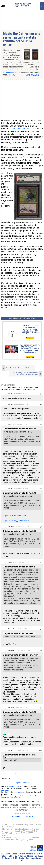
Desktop (15, 817)
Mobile (29, 817)
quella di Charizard (21, 129)
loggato (21, 792)
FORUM (39, 807)
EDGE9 (14, 807)
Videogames (32, 75)
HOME (5, 805)
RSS (15, 858)
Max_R (10, 393)
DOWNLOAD (5, 807)
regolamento (32, 796)
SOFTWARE (36, 805)
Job (27, 858)
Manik (10, 424)
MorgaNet (11, 650)
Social (21, 858)
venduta (20, 302)
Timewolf (11, 526)
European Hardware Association (33, 849)
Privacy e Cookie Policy (29, 854)
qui (29, 801)
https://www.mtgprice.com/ (14, 516)
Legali (14, 854)
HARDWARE (14, 805)
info (34, 389)
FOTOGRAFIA (23, 807)
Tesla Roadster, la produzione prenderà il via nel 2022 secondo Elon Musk (25, 373)
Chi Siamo (5, 854)
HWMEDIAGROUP (22, 810)
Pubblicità (12, 856)
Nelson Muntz (12, 629)
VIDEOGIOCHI (25, 805)
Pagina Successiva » (22, 783)
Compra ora (30, 337)
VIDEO (32, 807)
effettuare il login (12, 786)
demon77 (11, 707)
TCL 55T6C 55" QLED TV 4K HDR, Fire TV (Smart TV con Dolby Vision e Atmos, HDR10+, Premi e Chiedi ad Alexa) (30, 348)
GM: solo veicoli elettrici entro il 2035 (17, 368)
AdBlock (22, 856)
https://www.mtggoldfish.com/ (16, 520)
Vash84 (10, 404)
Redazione (32, 856)
